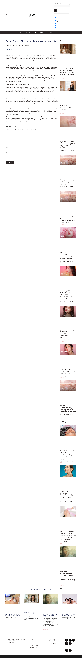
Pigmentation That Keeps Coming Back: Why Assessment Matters (67, 144)
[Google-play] (70, 650)
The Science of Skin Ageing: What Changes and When (67, 218)
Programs (41, 32)
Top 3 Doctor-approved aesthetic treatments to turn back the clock (12, 615)
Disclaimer (32, 643)
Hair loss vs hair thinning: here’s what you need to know (68, 615)
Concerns (34, 32)
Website (7, 157)
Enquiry (7, 15)
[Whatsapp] (73, 640)
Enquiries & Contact (33, 647)
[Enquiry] (6, 14)
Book (10, 15)
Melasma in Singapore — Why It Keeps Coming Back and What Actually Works (67, 495)
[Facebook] (66, 640)
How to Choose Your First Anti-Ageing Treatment (68, 182)
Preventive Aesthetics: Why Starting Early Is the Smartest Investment (68, 409)
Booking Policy (32, 639)
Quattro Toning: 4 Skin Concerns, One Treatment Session (67, 371)
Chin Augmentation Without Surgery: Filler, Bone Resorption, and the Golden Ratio (67, 295)
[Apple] (66, 650)
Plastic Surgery (49, 32)
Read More (7, 621)
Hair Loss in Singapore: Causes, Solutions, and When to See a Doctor (67, 255)
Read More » (62, 78)
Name (7, 147)
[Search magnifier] (55, 10)
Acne (9, 37)
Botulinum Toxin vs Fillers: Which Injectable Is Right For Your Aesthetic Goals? (68, 455)
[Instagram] (70, 643)
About (21, 32)
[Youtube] (70, 640)
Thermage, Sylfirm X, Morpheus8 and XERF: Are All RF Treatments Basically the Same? (68, 71)
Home (6, 37)
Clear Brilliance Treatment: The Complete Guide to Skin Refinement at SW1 (30, 614)
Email (7, 152)
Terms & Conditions (33, 641)
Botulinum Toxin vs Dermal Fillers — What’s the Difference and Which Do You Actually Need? (68, 535)
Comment (8, 132)
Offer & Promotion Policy (34, 645)
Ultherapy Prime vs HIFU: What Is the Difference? (67, 107)
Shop (56, 32)
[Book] (9, 14)
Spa (60, 32)
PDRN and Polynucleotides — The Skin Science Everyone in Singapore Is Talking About (67, 577)
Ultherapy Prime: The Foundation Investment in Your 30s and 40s (68, 334)
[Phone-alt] (66, 643)
